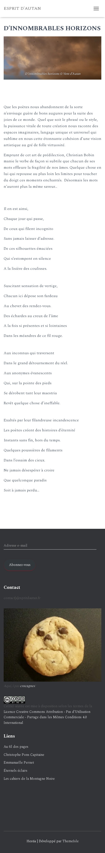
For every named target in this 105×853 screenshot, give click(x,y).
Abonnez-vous (20, 564)
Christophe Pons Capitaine (24, 754)
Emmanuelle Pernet (19, 762)
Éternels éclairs (15, 770)
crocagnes (27, 685)
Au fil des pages (16, 746)
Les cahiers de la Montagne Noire (29, 778)
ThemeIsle (71, 841)
